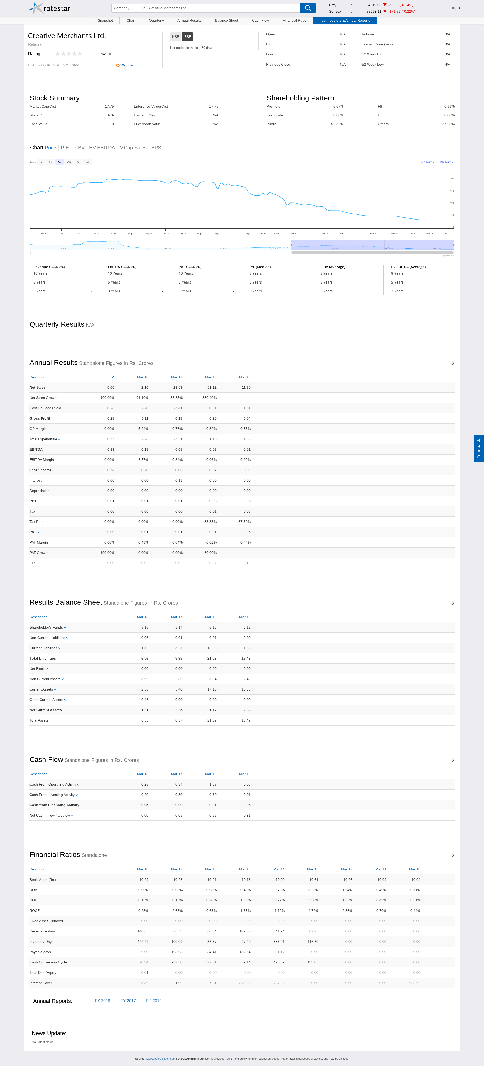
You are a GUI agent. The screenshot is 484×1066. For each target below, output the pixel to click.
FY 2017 (128, 1001)
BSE (187, 37)
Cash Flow (260, 20)
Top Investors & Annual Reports (345, 20)
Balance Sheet (226, 20)
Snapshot (105, 20)
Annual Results (189, 20)
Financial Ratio (294, 20)
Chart (131, 20)
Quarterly (156, 20)
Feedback (478, 449)
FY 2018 (102, 1001)
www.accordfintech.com (160, 1058)
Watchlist (127, 65)
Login (455, 8)
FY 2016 (154, 1001)
